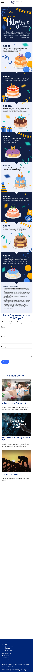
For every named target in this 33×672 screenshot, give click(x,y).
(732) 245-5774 (9, 648)
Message (4, 347)
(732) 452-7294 (9, 647)
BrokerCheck (9, 666)
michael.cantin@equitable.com (10, 660)
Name (3, 327)
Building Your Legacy (11, 474)
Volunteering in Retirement (14, 403)
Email (2, 337)
